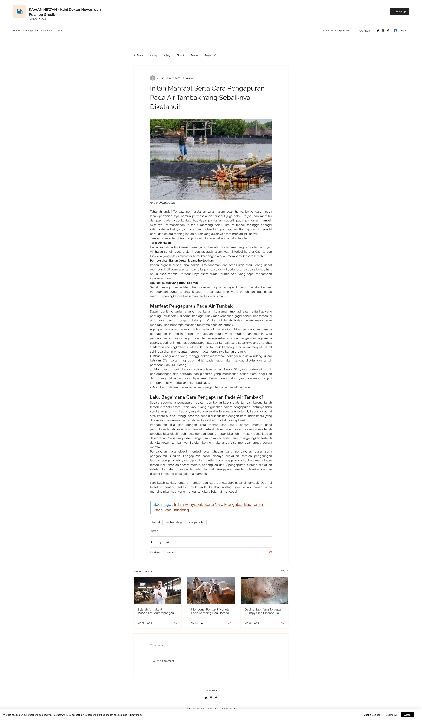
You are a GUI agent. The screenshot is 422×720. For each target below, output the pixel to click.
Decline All (391, 714)
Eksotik (180, 55)
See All (284, 570)
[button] (284, 55)
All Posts (138, 55)
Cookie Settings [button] (372, 714)
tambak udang (174, 522)
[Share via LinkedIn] (167, 542)
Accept (407, 714)
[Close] (418, 714)
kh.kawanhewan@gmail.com (338, 30)
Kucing (153, 55)
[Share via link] (175, 542)
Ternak (194, 55)
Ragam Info (211, 55)
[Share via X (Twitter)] (159, 542)
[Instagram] (383, 30)
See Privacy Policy (132, 714)
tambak (156, 522)
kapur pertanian (195, 522)
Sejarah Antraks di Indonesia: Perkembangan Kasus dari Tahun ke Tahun (156, 611)
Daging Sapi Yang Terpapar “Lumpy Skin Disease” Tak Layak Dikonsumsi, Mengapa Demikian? (263, 611)
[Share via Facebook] (151, 542)
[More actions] (270, 78)
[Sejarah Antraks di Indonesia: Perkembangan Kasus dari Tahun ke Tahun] (157, 590)
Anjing (167, 55)
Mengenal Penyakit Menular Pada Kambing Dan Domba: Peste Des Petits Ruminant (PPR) (210, 611)
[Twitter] (378, 30)
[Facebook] (388, 30)
